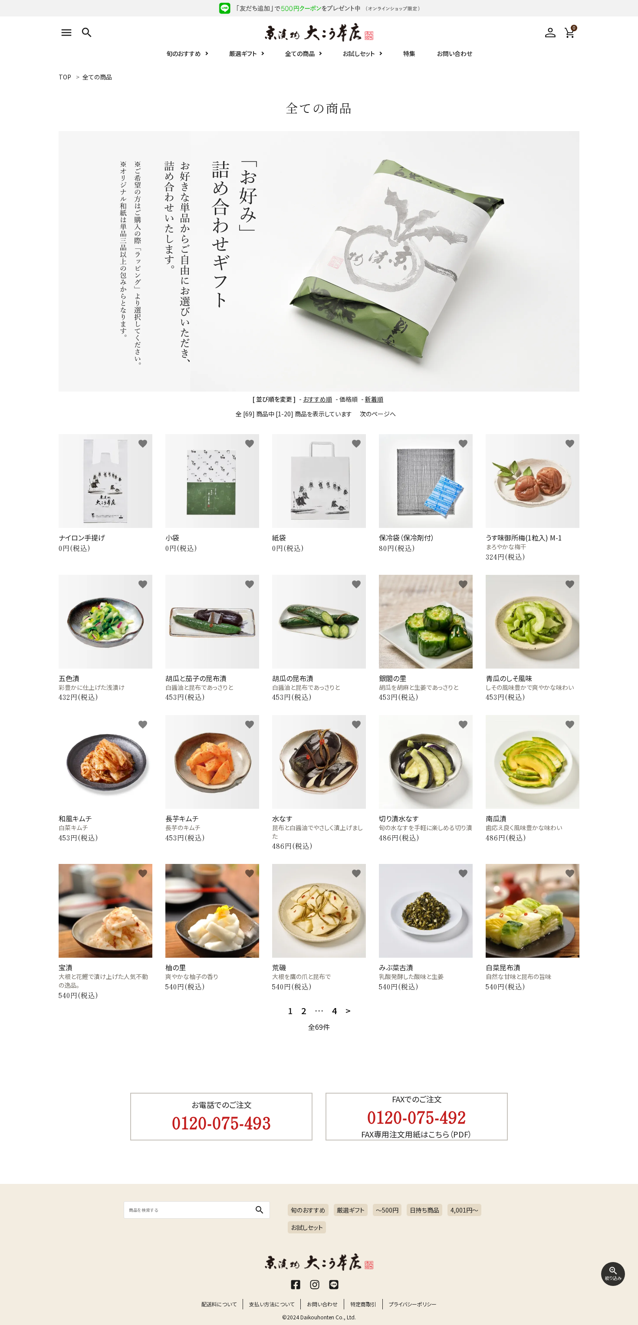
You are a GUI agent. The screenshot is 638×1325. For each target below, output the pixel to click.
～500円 (387, 1210)
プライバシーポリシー (413, 1304)
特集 (409, 53)
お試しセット (359, 53)
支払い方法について (271, 1304)
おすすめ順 (317, 399)
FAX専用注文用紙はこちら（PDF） (416, 1134)
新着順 (374, 399)
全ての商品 (300, 53)
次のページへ (378, 413)
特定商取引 (363, 1304)
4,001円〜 (464, 1210)
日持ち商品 (424, 1210)
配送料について (219, 1304)
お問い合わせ (454, 53)
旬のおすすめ (183, 53)
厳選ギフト (243, 53)
